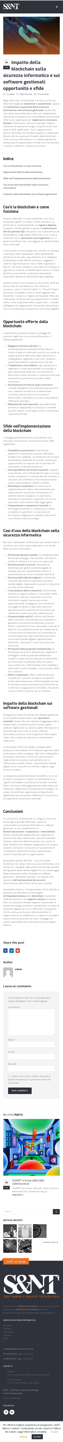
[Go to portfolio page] (10, 1231)
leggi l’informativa (25, 1354)
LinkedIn (11, 950)
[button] (57, 7)
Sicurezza (7, 1328)
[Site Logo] (11, 7)
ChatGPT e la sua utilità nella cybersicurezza (28, 1182)
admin (12, 94)
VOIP (5, 1338)
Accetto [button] (37, 1437)
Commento (14, 1007)
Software (7, 1335)
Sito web (12, 1064)
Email (18, 950)
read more (17, 1194)
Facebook (5, 950)
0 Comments (43, 94)
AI (4, 1341)
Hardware (7, 1325)
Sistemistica (8, 1332)
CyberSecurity (26, 94)
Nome (12, 1039)
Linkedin (12, 1412)
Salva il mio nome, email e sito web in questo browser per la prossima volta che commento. (29, 1079)
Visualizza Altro (49, 1242)
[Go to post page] (31, 1147)
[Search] (56, 1212)
